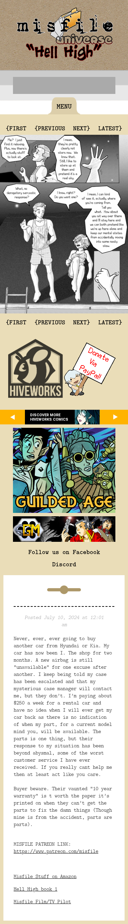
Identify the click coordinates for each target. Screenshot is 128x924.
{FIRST (16, 128)
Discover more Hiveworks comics (49, 417)
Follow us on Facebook (64, 551)
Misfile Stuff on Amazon (45, 876)
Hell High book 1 (35, 888)
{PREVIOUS (49, 128)
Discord (64, 564)
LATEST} (110, 128)
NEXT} (81, 128)
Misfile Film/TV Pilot (42, 901)
